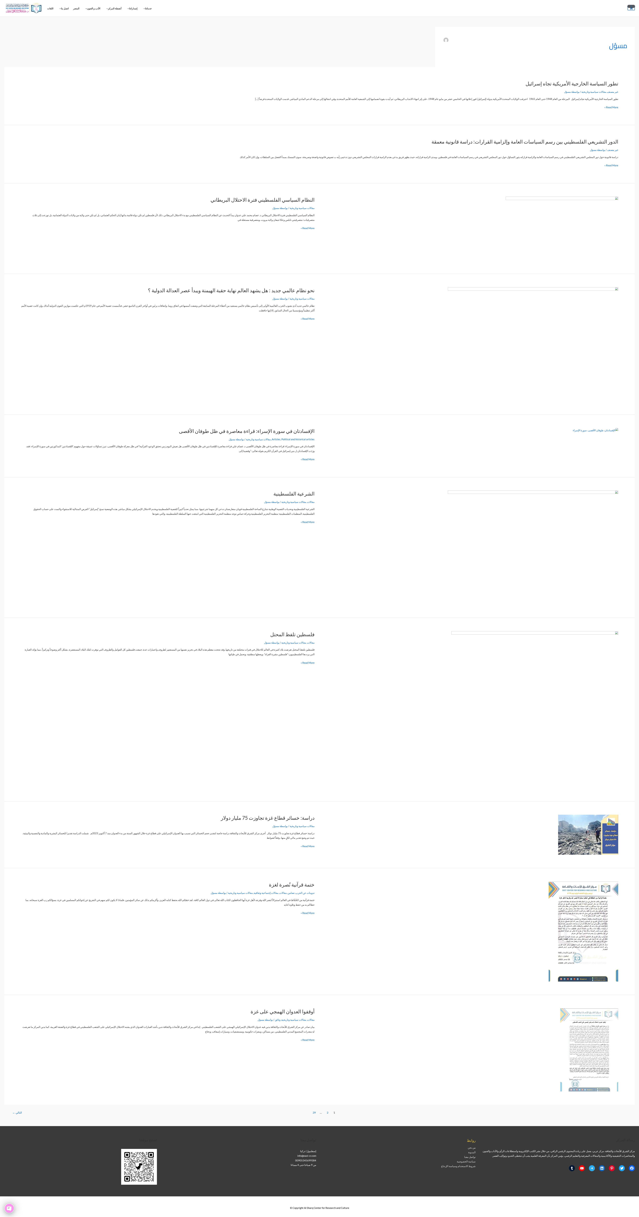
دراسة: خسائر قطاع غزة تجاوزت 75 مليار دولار (268, 818)
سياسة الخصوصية (466, 1161)
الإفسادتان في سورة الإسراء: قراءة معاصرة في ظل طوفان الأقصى (247, 431)
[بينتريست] (612, 1168)
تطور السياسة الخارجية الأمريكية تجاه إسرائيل (572, 83)
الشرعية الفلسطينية (294, 494)
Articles (276, 439)
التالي (17, 1112)
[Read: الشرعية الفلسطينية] (533, 547)
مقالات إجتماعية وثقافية (266, 892)
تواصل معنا (470, 1156)
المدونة (472, 1152)
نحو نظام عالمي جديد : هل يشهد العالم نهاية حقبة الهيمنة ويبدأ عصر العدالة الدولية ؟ (231, 290)
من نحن (472, 1147)
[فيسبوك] (632, 1168)
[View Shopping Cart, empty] (631, 8)
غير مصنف (612, 91)
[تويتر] (622, 1168)
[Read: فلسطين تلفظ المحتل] (534, 709)
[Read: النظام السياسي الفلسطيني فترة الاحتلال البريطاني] (562, 228)
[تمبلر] (572, 1168)
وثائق (277, 1019)
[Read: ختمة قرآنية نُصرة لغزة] (583, 931)
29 (314, 1112)
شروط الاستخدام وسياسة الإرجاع (458, 1166)
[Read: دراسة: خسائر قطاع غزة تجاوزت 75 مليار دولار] (588, 834)
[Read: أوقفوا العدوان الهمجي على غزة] (589, 1049)
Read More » (611, 107)
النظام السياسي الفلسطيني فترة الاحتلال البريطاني (263, 200)
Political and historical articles (298, 439)
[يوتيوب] (582, 1168)
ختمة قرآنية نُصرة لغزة (292, 884)
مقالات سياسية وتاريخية (593, 91)
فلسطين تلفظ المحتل (292, 634)
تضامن (291, 892)
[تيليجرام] (592, 1168)
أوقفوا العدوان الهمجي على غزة (283, 1011)
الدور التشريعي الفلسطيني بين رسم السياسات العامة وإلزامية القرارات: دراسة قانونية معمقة (524, 142)
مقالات (311, 501)
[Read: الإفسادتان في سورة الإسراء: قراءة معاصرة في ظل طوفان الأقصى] (595, 430)
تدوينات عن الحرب (305, 892)
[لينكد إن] (602, 1168)
